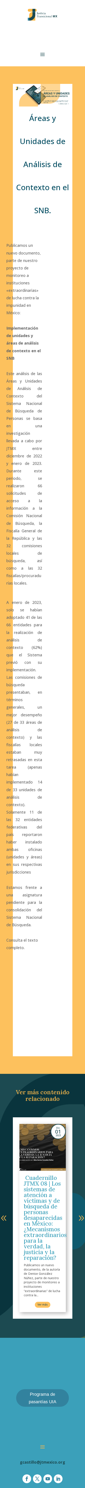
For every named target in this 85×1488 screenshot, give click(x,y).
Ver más (42, 1304)
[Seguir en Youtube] (47, 1478)
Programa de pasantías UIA (42, 1398)
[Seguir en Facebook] (26, 1478)
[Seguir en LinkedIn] (58, 1478)
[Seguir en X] (37, 1478)
